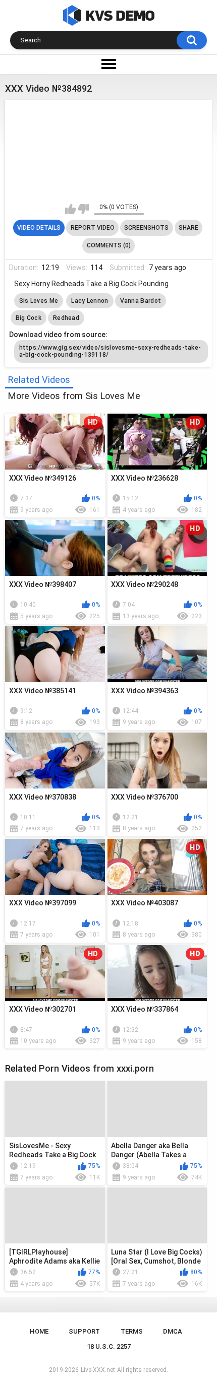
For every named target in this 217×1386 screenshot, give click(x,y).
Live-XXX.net (98, 1369)
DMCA (172, 1331)
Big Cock (28, 317)
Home (39, 1331)
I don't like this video (83, 209)
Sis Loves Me (39, 300)
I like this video (70, 209)
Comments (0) (109, 245)
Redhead (66, 317)
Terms (132, 1331)
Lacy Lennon (89, 300)
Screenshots (146, 227)
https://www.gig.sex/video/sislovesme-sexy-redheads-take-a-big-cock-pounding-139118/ (110, 351)
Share (188, 227)
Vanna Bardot (140, 300)
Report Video (93, 227)
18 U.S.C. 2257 (109, 1346)
